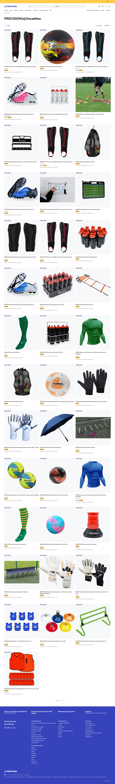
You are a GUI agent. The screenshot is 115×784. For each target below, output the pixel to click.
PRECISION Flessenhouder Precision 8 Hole (51, 352)
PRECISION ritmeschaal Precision (84, 304)
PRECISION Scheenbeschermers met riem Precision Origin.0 (20, 257)
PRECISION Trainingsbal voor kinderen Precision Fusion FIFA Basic (21, 495)
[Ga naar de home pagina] (10, 6)
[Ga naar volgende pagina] (62, 700)
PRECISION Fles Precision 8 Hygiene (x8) (86, 257)
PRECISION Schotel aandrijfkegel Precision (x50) (53, 641)
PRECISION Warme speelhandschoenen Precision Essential (91, 401)
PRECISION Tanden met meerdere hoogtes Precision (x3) (91, 641)
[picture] (21, 46)
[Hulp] (102, 6)
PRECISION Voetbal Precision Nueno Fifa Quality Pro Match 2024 (57, 401)
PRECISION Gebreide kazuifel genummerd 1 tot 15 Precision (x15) (21, 688)
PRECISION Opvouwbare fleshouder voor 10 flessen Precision (20, 161)
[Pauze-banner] (107, 2)
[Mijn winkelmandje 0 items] (109, 6)
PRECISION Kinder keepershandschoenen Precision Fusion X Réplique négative (56, 592)
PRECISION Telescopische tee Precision (86, 544)
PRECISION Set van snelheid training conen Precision (90, 114)
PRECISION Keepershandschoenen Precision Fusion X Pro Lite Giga (92, 592)
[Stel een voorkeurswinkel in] (99, 6)
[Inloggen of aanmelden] (106, 6)
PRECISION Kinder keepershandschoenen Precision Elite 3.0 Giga (21, 447)
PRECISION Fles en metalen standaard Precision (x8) (54, 114)
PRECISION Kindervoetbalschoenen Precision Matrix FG (19, 114)
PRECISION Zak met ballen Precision (85, 161)
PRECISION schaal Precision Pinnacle (85, 447)
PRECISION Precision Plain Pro (12, 352)
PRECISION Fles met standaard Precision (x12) (52, 304)
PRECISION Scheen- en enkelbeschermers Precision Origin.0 (20, 66)
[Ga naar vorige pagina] (52, 700)
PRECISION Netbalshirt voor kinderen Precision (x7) (17, 641)
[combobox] (108, 25)
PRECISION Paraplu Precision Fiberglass (50, 447)
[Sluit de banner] (110, 2)
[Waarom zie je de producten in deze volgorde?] (96, 25)
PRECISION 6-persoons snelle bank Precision (16, 592)
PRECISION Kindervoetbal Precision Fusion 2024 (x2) (54, 495)
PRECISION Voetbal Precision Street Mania (51, 66)
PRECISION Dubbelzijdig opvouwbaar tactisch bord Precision (56, 209)
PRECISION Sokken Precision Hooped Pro (15, 544)
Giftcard (108, 10)
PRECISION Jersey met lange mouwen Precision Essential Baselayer (91, 353)
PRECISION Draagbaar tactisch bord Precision (88, 209)
